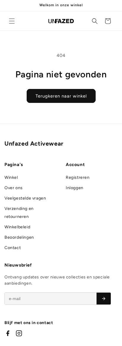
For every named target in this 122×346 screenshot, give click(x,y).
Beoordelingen (19, 237)
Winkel (11, 177)
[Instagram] (19, 333)
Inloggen (75, 187)
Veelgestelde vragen (25, 198)
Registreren (78, 177)
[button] (11, 21)
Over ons (13, 187)
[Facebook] (7, 333)
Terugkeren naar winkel (61, 96)
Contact (12, 247)
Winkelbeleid (17, 226)
